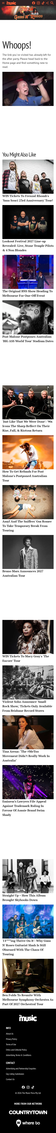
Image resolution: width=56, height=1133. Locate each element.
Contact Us (10, 1079)
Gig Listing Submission (15, 1074)
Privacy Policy (11, 1039)
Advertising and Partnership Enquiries (21, 1068)
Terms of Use (11, 1044)
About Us (9, 1033)
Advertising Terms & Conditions (18, 1055)
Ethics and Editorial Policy (16, 1050)
